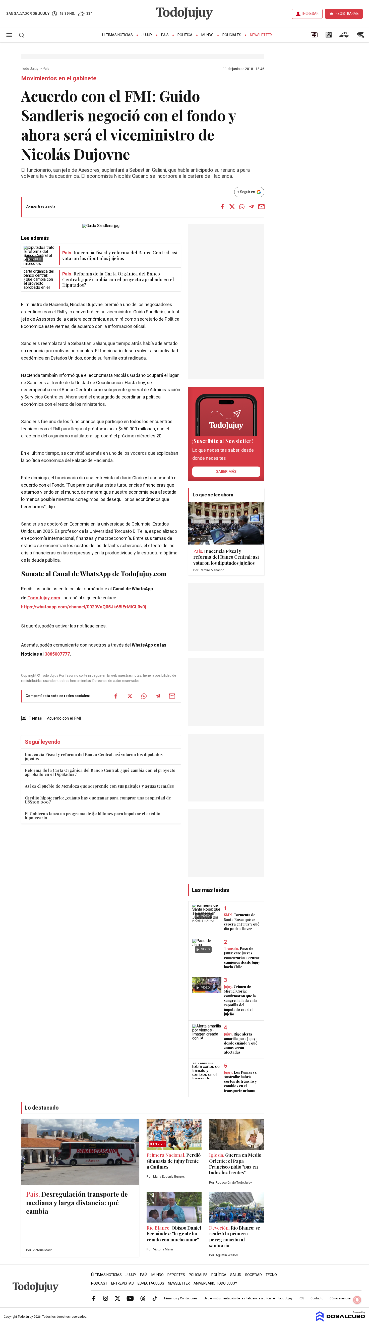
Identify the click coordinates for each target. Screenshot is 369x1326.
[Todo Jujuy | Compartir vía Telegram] (252, 207)
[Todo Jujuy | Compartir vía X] (232, 207)
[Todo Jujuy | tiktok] (154, 1298)
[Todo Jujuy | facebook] (94, 1298)
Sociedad (253, 1275)
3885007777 (57, 654)
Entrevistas (122, 1283)
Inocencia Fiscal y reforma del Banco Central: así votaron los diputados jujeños (94, 756)
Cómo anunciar (340, 1298)
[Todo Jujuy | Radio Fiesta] (361, 36)
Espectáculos (151, 1283)
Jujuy (147, 35)
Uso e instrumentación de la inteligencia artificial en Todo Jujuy (248, 1298)
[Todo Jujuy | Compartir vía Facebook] (222, 207)
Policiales (231, 35)
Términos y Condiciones (181, 1298)
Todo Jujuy (30, 68)
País (165, 35)
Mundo (207, 35)
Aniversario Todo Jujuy (215, 1283)
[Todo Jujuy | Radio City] (329, 36)
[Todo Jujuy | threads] (143, 1298)
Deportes (176, 1275)
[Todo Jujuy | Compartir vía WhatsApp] (242, 207)
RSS (301, 1298)
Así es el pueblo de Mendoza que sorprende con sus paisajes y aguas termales (99, 786)
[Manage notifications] (357, 1300)
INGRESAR (310, 13)
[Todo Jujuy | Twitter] (117, 1298)
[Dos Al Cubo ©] (340, 1320)
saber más (226, 471)
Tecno (271, 1275)
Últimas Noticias (117, 35)
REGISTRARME (347, 13)
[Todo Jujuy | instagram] (105, 1298)
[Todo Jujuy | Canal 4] (314, 36)
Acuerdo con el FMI (64, 718)
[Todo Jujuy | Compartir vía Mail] (261, 207)
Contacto (317, 1298)
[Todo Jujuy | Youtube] (130, 1298)
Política (185, 35)
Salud (235, 1275)
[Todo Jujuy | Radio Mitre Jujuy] (344, 36)
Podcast (99, 1283)
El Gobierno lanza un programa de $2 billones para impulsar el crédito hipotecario (92, 815)
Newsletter (261, 35)
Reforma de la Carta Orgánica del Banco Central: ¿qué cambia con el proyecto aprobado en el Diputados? (100, 772)
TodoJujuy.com (43, 598)
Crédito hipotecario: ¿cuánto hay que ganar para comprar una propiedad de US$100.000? (98, 799)
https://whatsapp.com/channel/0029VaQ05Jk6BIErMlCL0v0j (83, 607)
